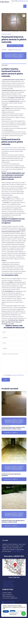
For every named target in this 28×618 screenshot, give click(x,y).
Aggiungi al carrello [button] (11, 432)
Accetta (5, 611)
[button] (23, 15)
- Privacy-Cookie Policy (8, 581)
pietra (4, 206)
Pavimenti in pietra (6, 34)
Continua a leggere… (16, 551)
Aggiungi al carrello (15, 45)
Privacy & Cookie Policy (18, 375)
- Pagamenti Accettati (8, 585)
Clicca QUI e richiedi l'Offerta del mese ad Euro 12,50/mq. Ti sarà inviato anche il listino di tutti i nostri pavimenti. (14, 55)
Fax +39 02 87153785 (9, 602)
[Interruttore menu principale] (24, 6)
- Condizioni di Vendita (8, 586)
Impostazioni (20, 611)
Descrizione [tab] (5, 65)
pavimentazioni (7, 147)
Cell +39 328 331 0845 (9, 603)
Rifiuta (12, 611)
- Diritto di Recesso (7, 583)
